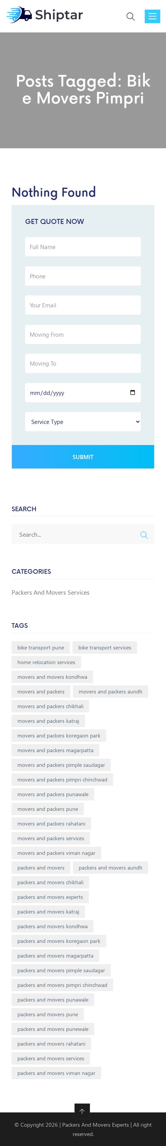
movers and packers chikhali (50, 706)
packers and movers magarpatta (55, 955)
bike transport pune (40, 647)
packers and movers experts (50, 896)
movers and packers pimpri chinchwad (62, 779)
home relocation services (46, 662)
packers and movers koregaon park (58, 940)
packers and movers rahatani (51, 1043)
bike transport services (104, 647)
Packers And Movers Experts (95, 1124)
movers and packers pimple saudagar (61, 764)
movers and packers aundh (110, 691)
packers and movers (40, 867)
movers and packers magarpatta (55, 750)
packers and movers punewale (52, 1028)
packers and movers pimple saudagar (61, 970)
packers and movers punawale (52, 999)
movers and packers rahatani (51, 823)
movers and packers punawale (52, 794)
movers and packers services (50, 838)
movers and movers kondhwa (52, 676)
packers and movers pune (47, 1014)
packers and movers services (50, 1058)
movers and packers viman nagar (56, 852)
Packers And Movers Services (51, 592)
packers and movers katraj (48, 911)
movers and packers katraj (48, 720)
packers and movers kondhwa (52, 926)
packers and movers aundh (110, 867)
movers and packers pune (47, 808)
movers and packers (40, 691)
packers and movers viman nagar (56, 1072)
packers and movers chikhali (50, 882)
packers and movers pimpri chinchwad (62, 984)
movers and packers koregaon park (58, 735)
